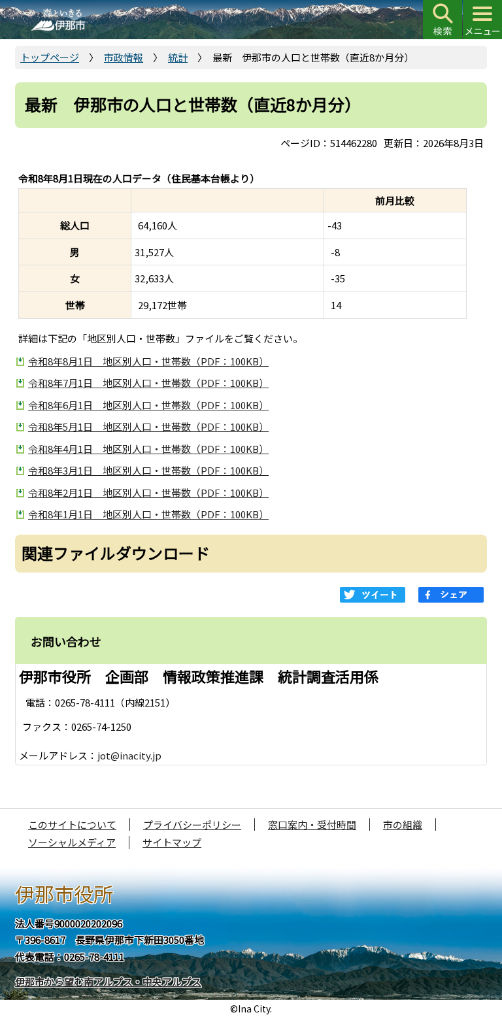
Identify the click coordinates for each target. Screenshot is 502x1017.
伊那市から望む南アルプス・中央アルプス (108, 981)
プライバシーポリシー (192, 824)
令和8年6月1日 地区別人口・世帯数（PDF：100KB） (148, 405)
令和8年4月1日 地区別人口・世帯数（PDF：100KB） (148, 449)
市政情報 (123, 57)
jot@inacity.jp (129, 755)
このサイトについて (72, 824)
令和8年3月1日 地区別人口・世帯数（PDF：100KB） (148, 470)
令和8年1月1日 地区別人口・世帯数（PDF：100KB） (148, 514)
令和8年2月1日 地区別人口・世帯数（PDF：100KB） (148, 492)
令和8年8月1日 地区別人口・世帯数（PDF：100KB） (148, 361)
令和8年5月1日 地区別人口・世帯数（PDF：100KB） (148, 426)
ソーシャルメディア (72, 842)
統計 (178, 57)
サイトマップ (171, 842)
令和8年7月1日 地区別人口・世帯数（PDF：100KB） (148, 383)
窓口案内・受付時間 (312, 824)
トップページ (49, 57)
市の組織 (402, 824)
